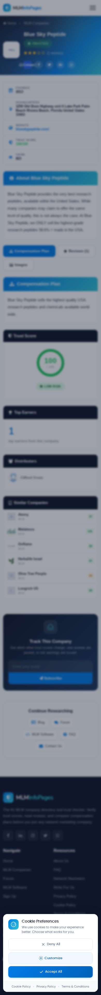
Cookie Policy (21, 986)
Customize (53, 958)
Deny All (53, 944)
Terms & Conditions (75, 986)
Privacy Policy (46, 986)
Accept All (53, 971)
